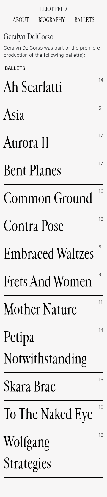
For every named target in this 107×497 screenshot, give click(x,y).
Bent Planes (32, 170)
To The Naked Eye (48, 414)
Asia (14, 114)
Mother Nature (40, 309)
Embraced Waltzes (49, 253)
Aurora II (26, 142)
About (21, 20)
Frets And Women (48, 281)
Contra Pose (34, 226)
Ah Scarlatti (33, 87)
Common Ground (48, 198)
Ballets (84, 20)
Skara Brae (30, 386)
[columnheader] (51, 68)
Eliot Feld (53, 9)
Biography (51, 20)
